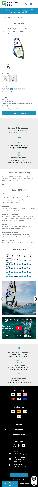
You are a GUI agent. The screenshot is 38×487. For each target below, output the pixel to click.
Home (4, 17)
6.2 (11, 89)
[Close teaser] (18, 480)
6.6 (15, 89)
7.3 (19, 89)
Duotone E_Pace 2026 (15, 17)
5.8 (7, 89)
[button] (36, 299)
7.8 (23, 89)
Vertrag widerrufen (19, 475)
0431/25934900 (23, 131)
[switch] (34, 485)
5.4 (3, 89)
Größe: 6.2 (5, 86)
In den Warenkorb (19, 113)
